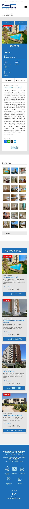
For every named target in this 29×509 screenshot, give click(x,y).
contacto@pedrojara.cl (14, 498)
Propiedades (9, 14)
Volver (7, 233)
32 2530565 (19, 453)
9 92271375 (19, 461)
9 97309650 (11, 461)
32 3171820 (15, 460)
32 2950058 (11, 453)
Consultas (21, 80)
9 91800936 (19, 454)
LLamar (9, 80)
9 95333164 (11, 454)
